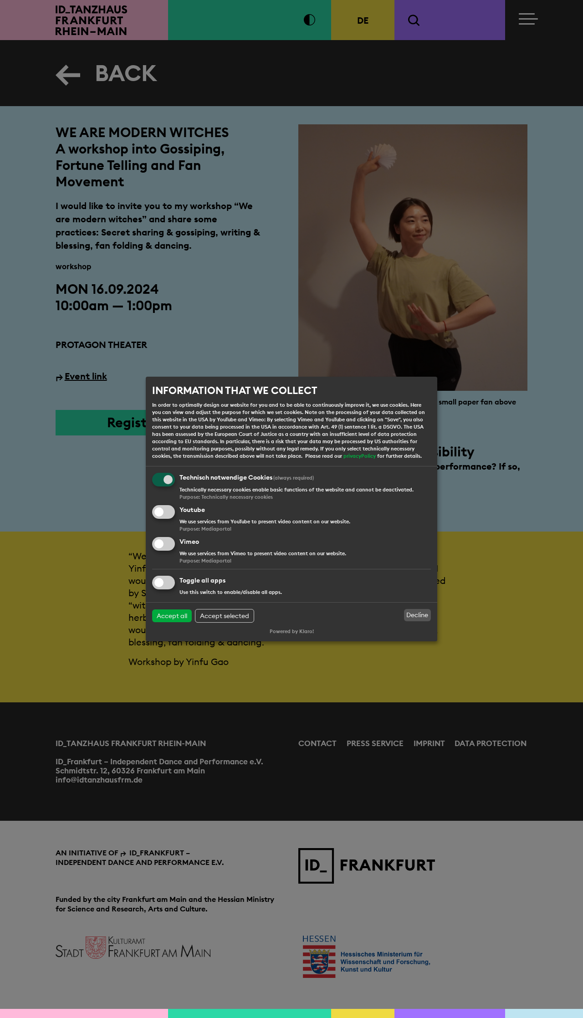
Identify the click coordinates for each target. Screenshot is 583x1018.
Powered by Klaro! (292, 631)
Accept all (172, 616)
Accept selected (224, 616)
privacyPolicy (359, 456)
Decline (417, 615)
